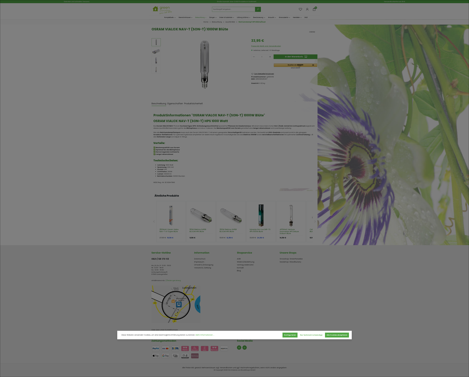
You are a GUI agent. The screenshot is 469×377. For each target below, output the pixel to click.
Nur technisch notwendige (311, 335)
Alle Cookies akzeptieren (337, 335)
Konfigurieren (290, 335)
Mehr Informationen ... (205, 335)
